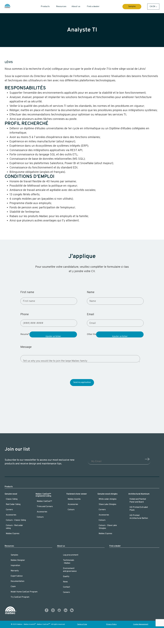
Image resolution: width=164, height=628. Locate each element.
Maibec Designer (18, 560)
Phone (24, 314)
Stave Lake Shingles (107, 504)
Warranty (15, 571)
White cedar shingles (107, 499)
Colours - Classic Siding (16, 520)
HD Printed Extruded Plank (139, 508)
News (65, 582)
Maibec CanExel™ (44, 501)
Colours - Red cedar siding (14, 527)
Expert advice (17, 576)
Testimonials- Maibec (68, 561)
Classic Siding (11, 499)
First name (27, 292)
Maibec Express (12, 533)
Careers (66, 592)
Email (90, 314)
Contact (66, 587)
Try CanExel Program (20, 597)
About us (61, 546)
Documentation (17, 581)
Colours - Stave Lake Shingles (108, 527)
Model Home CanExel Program (24, 592)
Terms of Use (82, 624)
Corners (9, 510)
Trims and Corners (45, 506)
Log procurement (70, 555)
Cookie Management (140, 624)
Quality (66, 576)
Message (26, 347)
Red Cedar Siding (13, 504)
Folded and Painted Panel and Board (138, 500)
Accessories (11, 515)
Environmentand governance (70, 569)
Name (90, 292)
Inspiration (15, 565)
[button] (47, 7)
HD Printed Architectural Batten (139, 517)
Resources (9, 546)
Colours (40, 517)
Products (9, 487)
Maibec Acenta (74, 499)
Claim (13, 586)
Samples (132, 6)
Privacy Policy (111, 624)
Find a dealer (115, 546)
